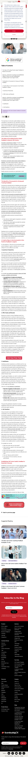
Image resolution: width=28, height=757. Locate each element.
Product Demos (4, 685)
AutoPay (3, 654)
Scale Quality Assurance (19, 636)
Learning (3, 635)
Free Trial (16, 701)
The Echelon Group (5, 666)
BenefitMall (3, 657)
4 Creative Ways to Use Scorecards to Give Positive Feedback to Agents (13, 86)
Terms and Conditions (19, 688)
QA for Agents (4, 626)
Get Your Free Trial (14, 358)
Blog (2, 683)
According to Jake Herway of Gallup (8, 142)
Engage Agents (18, 631)
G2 (1, 703)
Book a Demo (17, 699)
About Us (17, 681)
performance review (18, 259)
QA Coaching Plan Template (18, 666)
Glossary (3, 696)
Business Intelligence (5, 631)
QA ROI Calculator (18, 675)
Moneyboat (3, 655)
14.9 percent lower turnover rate (16, 151)
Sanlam (2, 664)
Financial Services (18, 649)
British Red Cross (4, 663)
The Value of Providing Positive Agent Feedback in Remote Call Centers (13, 70)
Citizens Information (5, 648)
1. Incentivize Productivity (7, 90)
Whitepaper (3, 697)
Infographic (3, 699)
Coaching (3, 633)
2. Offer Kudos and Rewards (8, 94)
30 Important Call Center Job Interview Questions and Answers (20, 709)
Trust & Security (18, 687)
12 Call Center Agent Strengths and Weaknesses (19, 723)
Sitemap (16, 697)
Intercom (3, 643)
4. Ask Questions (5, 107)
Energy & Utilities (18, 647)
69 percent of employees (8, 153)
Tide (2, 650)
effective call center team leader (13, 428)
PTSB (2, 659)
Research (3, 690)
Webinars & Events (5, 687)
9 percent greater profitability (13, 156)
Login (13, 2)
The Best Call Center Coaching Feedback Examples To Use (19, 718)
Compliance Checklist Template (19, 669)
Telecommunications (19, 656)
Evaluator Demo (4, 711)
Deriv (2, 646)
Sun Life (3, 661)
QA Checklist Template (19, 662)
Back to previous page (9, 512)
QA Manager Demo (5, 709)
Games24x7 (3, 644)
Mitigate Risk (17, 638)
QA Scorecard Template (19, 664)
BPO (15, 641)
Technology (17, 643)
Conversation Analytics (6, 630)
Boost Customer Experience (18, 628)
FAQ (2, 694)
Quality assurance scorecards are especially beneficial (12, 194)
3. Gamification (5, 103)
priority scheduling (5, 334)
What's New (3, 701)
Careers (16, 692)
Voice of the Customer (19, 626)
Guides (2, 688)
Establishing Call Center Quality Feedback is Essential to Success (14, 111)
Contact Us (17, 683)
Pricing (16, 696)
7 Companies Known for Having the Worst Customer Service (20, 713)
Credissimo (3, 668)
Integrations (3, 637)
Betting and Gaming (19, 640)
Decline (14, 34)
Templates (3, 692)
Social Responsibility (19, 694)
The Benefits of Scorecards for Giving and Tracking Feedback (13, 81)
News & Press (17, 685)
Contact (9, 2)
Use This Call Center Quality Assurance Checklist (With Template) (20, 727)
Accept (14, 30)
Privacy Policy (17, 690)
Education (17, 645)
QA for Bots (3, 628)
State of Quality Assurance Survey (20, 673)
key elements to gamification (14, 386)
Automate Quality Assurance (18, 633)
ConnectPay (3, 652)
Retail (16, 652)
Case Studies (4, 681)
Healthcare (17, 650)
